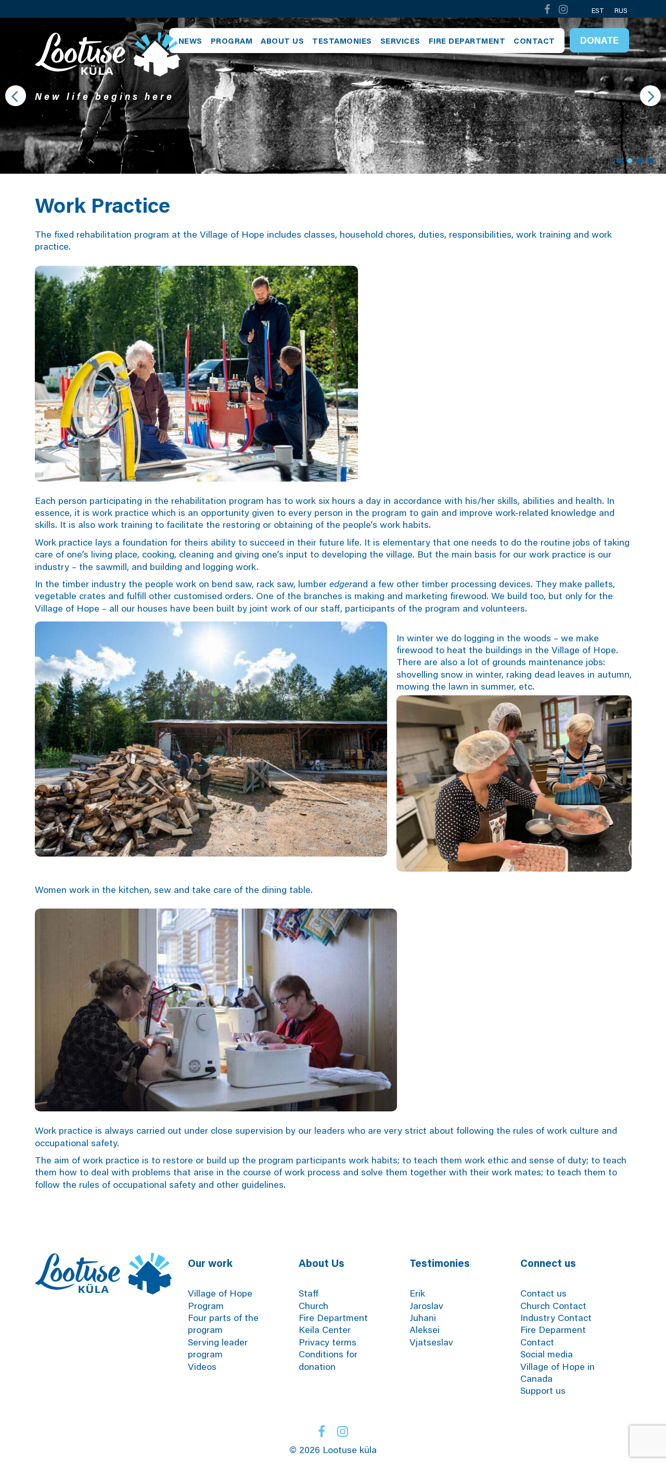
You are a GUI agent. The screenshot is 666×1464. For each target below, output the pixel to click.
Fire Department (467, 40)
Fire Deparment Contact (553, 1335)
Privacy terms (327, 1342)
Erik (417, 1293)
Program (232, 40)
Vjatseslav (431, 1342)
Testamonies (342, 40)
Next (650, 95)
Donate (599, 40)
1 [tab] (619, 160)
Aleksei (424, 1329)
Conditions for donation (328, 1360)
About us (282, 40)
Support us (543, 1390)
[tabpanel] (333, 96)
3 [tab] (640, 160)
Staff (309, 1293)
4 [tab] (650, 160)
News (190, 40)
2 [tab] (629, 160)
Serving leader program (218, 1348)
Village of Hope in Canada (557, 1372)
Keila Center (325, 1329)
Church (313, 1305)
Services (400, 40)
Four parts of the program (223, 1323)
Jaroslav (426, 1305)
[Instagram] (563, 9)
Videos (202, 1366)
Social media (546, 1354)
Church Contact (553, 1305)
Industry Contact (556, 1317)
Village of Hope (220, 1293)
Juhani (422, 1317)
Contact (534, 40)
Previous (15, 95)
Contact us (543, 1293)
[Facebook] (547, 9)
